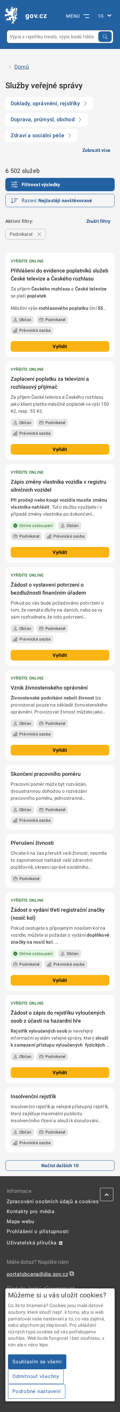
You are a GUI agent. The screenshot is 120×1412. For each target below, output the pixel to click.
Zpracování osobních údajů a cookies (53, 1201)
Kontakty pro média (31, 1211)
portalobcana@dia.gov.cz (37, 1274)
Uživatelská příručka (32, 1243)
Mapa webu (20, 1221)
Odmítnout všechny (35, 1376)
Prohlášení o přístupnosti (38, 1231)
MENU (73, 16)
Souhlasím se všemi (37, 1362)
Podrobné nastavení (36, 1391)
